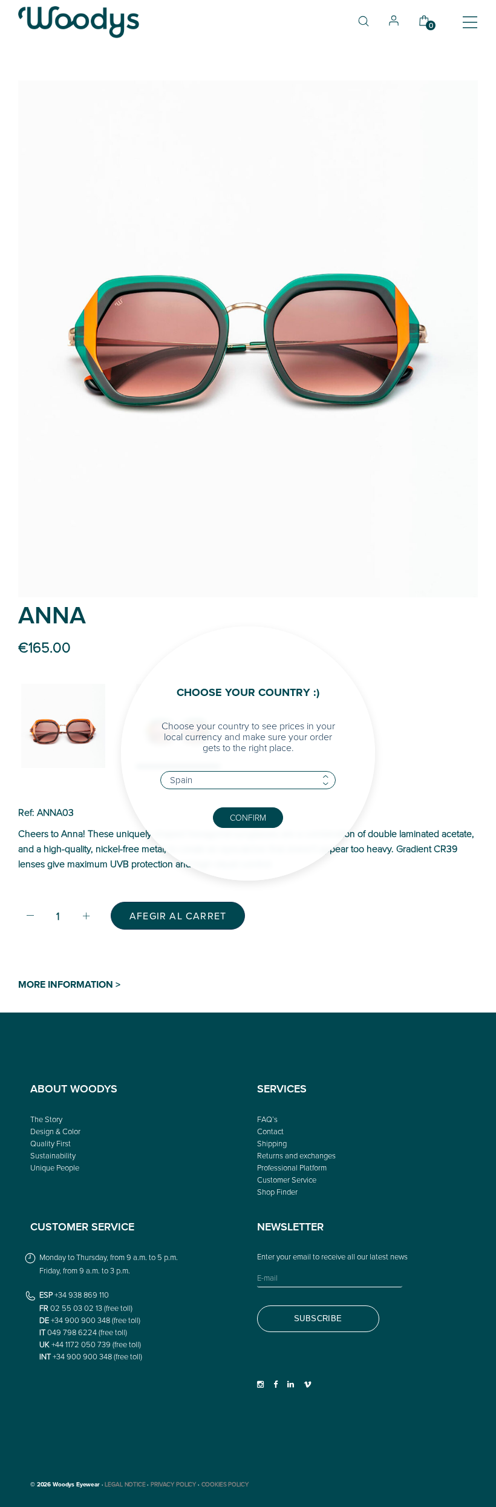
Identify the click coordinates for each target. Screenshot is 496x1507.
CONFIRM (248, 817)
